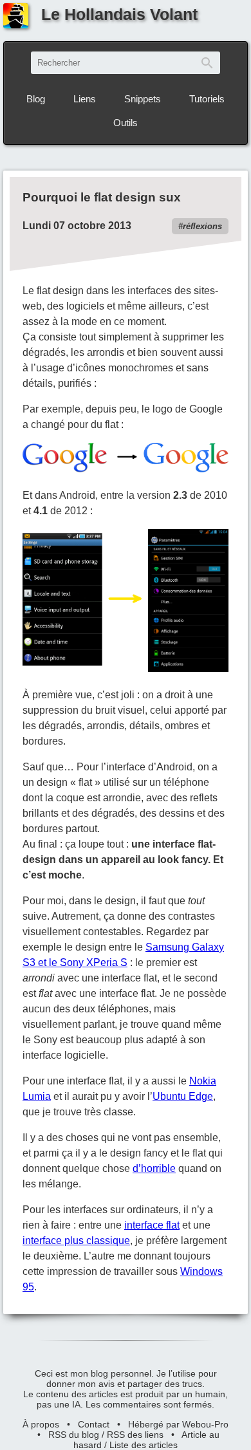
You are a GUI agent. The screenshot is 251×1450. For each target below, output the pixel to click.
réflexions (202, 226)
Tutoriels (207, 98)
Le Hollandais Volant (119, 14)
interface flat (152, 1225)
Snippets (142, 98)
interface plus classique (76, 1240)
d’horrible (154, 1168)
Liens (84, 98)
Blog (35, 98)
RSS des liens (135, 1434)
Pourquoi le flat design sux (102, 197)
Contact (93, 1424)
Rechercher (207, 62)
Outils (125, 122)
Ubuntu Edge (183, 1096)
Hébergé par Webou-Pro (178, 1424)
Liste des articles (143, 1445)
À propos (41, 1424)
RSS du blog (73, 1434)
